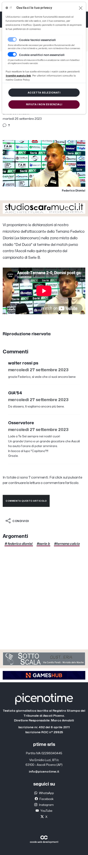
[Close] (80, 8)
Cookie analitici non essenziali (42, 55)
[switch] (12, 54)
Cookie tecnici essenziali (37, 40)
